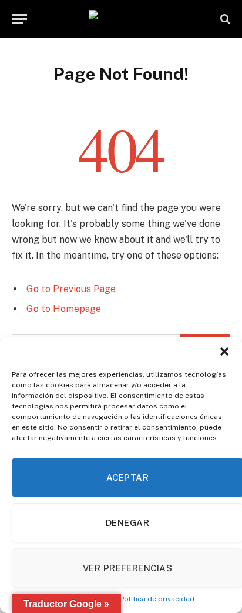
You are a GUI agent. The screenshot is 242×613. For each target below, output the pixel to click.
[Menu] (19, 19)
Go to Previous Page (71, 288)
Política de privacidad (157, 599)
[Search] (224, 19)
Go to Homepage (63, 308)
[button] (224, 351)
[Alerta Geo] (121, 19)
